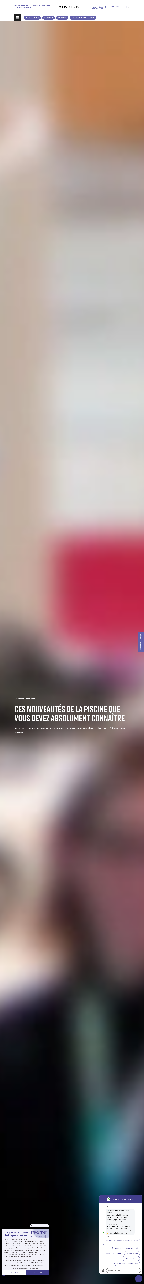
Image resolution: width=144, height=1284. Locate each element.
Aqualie (62, 18)
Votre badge (32, 18)
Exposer (48, 18)
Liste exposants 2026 (83, 18)
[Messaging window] (120, 1234)
